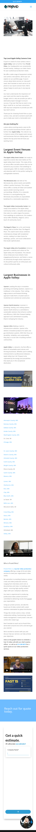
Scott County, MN (9, 462)
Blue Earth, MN (8, 496)
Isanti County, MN (9, 473)
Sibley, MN (7, 534)
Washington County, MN (11, 435)
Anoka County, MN (10, 431)
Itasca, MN (7, 515)
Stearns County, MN (10, 454)
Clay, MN (6, 492)
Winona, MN (8, 523)
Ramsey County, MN (10, 424)
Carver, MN (7, 481)
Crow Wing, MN (9, 512)
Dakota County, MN (10, 428)
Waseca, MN (8, 476)
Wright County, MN (10, 465)
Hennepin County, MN (11, 420)
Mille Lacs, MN (8, 503)
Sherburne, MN (9, 485)
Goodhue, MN (8, 526)
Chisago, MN (8, 442)
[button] (30, 8)
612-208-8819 (21, 644)
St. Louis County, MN (10, 451)
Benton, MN (8, 519)
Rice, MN (6, 489)
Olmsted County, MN (10, 458)
